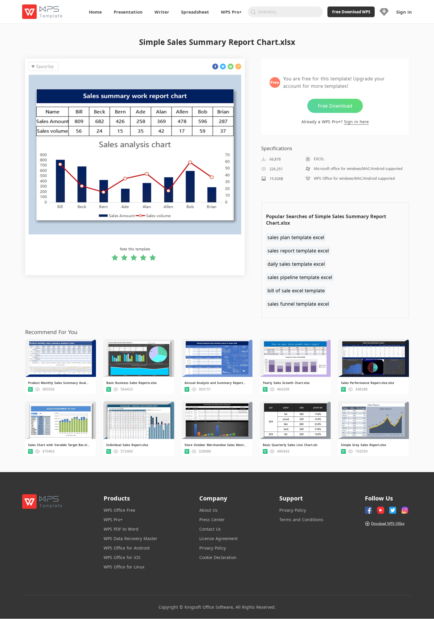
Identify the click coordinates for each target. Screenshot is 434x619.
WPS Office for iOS (122, 557)
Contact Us (210, 529)
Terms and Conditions (301, 519)
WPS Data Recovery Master (130, 538)
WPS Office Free (119, 510)
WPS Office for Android (127, 548)
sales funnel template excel (298, 304)
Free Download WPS (351, 11)
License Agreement (218, 538)
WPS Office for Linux (124, 567)
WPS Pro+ (113, 519)
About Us (208, 510)
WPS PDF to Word (121, 529)
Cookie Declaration (217, 557)
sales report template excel (298, 250)
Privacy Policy (212, 548)
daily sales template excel (296, 264)
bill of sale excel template (296, 290)
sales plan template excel (295, 237)
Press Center (212, 519)
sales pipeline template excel (299, 277)
